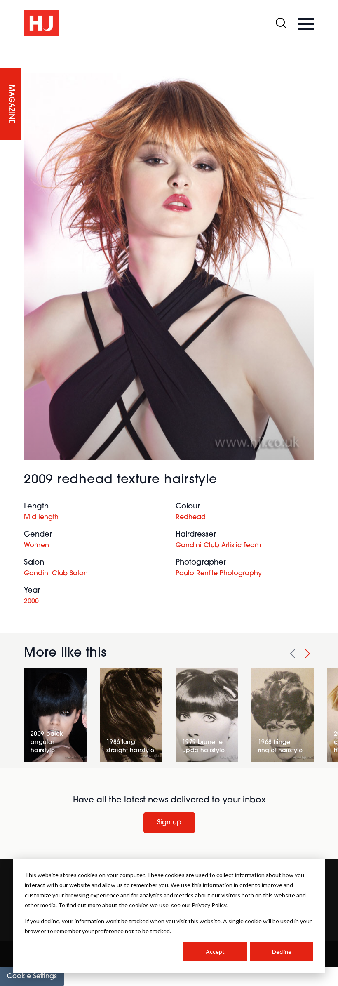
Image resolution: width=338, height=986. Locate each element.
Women (36, 545)
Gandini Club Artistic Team (218, 545)
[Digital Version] (6, 51)
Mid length (41, 517)
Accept (215, 951)
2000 (31, 601)
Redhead (191, 517)
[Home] (41, 23)
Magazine (10, 104)
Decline (281, 951)
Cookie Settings (32, 976)
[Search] (281, 23)
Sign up (169, 822)
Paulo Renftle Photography (219, 573)
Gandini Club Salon (56, 573)
